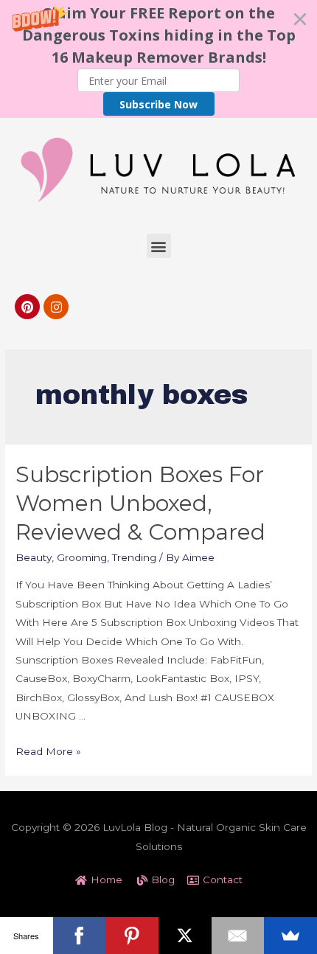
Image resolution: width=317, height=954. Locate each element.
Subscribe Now (158, 104)
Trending (134, 557)
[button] (158, 59)
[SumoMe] (290, 935)
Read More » (48, 751)
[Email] (238, 935)
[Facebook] (79, 935)
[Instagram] (56, 306)
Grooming (82, 557)
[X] (185, 935)
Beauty (33, 557)
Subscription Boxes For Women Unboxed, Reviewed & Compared (140, 503)
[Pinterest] (27, 306)
